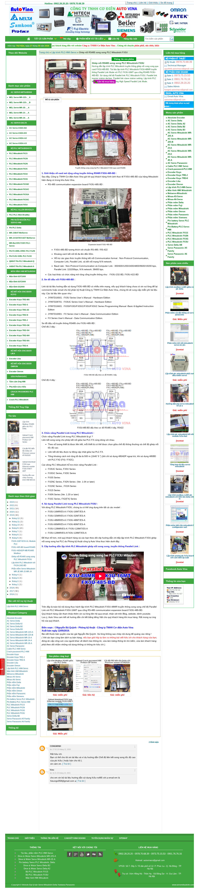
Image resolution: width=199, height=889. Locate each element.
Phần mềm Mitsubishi (16, 688)
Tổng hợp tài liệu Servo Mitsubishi (180, 466)
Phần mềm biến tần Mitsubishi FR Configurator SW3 (180, 526)
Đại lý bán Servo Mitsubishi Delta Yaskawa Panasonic (52, 885)
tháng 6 (15, 535)
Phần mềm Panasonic (16, 693)
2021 (12, 508)
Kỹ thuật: (179, 62)
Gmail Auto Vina (175, 96)
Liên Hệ (115, 39)
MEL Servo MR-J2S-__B (19, 102)
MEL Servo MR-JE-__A (19, 108)
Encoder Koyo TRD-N (18, 315)
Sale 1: (178, 75)
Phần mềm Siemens (15, 696)
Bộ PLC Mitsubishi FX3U (37, 875)
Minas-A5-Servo (14, 677)
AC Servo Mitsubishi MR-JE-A (19, 643)
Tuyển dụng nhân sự (102, 838)
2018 (12, 588)
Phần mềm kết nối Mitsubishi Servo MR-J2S (180, 344)
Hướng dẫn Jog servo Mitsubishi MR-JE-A (180, 405)
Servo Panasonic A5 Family (18, 719)
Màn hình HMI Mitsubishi (17, 671)
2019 (12, 515)
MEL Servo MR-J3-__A (19, 113)
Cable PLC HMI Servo (16, 649)
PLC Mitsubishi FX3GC (19, 200)
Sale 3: (178, 83)
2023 (12, 502)
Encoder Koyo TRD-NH (19, 335)
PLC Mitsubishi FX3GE (19, 184)
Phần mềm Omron (14, 691)
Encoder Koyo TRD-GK (19, 325)
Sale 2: (178, 79)
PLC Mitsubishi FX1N (18, 159)
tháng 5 (15, 538)
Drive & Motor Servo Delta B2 (36, 865)
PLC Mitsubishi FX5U (18, 205)
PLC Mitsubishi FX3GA (19, 194)
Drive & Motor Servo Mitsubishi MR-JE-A (36, 859)
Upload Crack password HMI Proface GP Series (27, 438)
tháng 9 (15, 528)
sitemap (123, 838)
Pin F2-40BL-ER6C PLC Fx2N (22, 251)
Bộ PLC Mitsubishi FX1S (37, 872)
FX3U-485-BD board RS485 (23, 547)
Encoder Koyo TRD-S (18, 305)
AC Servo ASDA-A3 (18, 143)
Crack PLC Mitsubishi (18, 400)
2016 (12, 594)
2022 (12, 505)
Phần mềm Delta (14, 682)
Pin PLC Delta (15, 228)
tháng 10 (16, 525)
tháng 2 (15, 581)
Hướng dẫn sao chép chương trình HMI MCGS (28, 477)
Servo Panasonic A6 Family (18, 721)
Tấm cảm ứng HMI (17, 382)
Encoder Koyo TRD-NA (19, 341)
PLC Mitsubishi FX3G (18, 179)
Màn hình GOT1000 (17, 276)
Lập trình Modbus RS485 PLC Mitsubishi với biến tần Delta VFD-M (179, 497)
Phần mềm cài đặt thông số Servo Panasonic (180, 314)
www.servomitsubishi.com (183, 885)
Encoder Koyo (13, 654)
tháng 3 (15, 578)
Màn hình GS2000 (17, 287)
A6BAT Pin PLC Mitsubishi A (21, 266)
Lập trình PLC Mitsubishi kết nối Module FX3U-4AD (180, 435)
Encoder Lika (15, 359)
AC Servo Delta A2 (15, 624)
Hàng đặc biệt (130, 39)
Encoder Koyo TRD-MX (19, 300)
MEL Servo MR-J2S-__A (19, 97)
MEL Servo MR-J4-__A (19, 118)
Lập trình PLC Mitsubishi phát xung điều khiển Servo (180, 375)
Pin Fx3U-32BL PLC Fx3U (20, 256)
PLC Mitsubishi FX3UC (19, 189)
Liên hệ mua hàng (105, 81)
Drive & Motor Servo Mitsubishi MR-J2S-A (37, 856)
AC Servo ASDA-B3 (18, 133)
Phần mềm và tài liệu (91, 39)
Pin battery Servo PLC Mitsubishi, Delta (37, 862)
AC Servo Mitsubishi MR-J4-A (19, 640)
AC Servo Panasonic (15, 646)
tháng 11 (16, 522)
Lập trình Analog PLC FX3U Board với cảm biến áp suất (180, 557)
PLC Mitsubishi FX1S (18, 153)
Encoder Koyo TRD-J (18, 320)
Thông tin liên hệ (49, 838)
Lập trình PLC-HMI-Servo (17, 606)
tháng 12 (16, 518)
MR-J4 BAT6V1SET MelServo (22, 238)
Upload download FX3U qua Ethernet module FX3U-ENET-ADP (28, 466)
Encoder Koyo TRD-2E (19, 310)
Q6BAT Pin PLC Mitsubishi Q (21, 261)
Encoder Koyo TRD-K (18, 346)
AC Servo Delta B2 (15, 626)
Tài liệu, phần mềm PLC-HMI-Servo (37, 853)
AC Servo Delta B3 (15, 629)
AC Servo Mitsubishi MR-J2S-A (20, 632)
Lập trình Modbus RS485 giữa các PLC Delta (28, 425)
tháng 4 (15, 575)
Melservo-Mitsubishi (15, 674)
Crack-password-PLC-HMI (18, 652)
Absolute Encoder (14, 618)
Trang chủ (44, 52)
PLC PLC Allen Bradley (19, 215)
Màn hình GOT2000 (17, 282)
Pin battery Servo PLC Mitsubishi (21, 699)
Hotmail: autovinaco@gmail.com (150, 860)
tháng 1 (15, 584)
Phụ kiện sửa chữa (17, 387)
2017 (12, 591)
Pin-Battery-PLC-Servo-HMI (18, 702)
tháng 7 (15, 531)
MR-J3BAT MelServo (18, 233)
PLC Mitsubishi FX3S (18, 169)
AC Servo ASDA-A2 (18, 138)
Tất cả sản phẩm (43, 39)
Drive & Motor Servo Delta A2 (37, 868)
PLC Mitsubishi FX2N (18, 164)
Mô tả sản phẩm (52, 99)
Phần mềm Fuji (13, 685)
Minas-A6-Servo (14, 680)
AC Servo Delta (13, 621)
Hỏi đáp (67, 39)
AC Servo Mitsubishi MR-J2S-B (20, 635)
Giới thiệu (30, 838)
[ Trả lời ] (66, 764)
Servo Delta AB (13, 716)
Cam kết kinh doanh (75, 838)
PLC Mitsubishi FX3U (18, 174)
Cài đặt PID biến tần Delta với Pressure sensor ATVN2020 (28, 452)
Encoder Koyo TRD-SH (19, 330)
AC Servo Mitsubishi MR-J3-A (19, 638)
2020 (12, 512)
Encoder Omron (16, 371)
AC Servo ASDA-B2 (18, 128)
